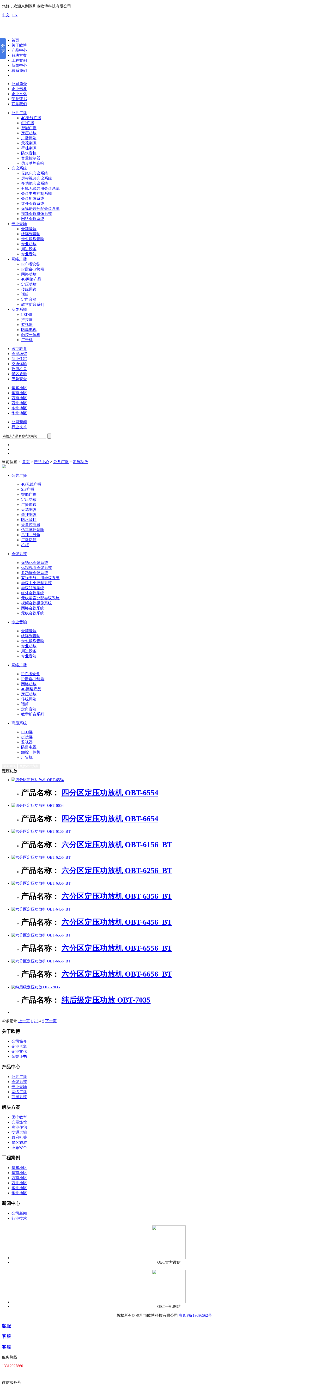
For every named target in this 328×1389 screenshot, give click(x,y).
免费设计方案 (29, 766)
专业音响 (19, 224)
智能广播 (28, 128)
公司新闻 (19, 422)
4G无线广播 (31, 118)
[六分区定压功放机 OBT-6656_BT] (41, 961)
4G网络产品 (31, 279)
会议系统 (19, 168)
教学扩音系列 (32, 304)
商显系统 (19, 309)
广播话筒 (28, 540)
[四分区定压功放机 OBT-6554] (38, 780)
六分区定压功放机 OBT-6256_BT (116, 870)
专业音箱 (28, 254)
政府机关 (19, 369)
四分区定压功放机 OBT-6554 (109, 792)
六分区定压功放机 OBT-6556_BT (116, 948)
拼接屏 (27, 320)
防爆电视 (28, 330)
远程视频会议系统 (36, 178)
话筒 (25, 294)
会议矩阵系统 (32, 198)
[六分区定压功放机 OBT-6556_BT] (41, 935)
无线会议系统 (32, 613)
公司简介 (19, 84)
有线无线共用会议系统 (40, 188)
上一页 (24, 1021)
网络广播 (19, 259)
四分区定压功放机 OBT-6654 (109, 818)
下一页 (51, 1021)
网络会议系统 (32, 219)
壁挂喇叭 (28, 148)
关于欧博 (19, 45)
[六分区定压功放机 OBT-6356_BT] (41, 883)
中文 (6, 15)
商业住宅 (19, 359)
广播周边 (28, 138)
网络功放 (28, 274)
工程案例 (19, 60)
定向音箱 (28, 299)
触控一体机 (30, 335)
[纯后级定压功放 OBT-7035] (36, 987)
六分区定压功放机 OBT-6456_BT (116, 922)
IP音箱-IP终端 (32, 269)
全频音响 (28, 229)
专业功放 (28, 244)
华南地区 (19, 393)
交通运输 (19, 364)
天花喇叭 (28, 143)
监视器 (27, 325)
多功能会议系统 (34, 183)
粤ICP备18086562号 (195, 1315)
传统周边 (28, 289)
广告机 (27, 340)
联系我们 (19, 70)
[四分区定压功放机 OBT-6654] (38, 805)
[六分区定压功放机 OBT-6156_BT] (41, 831)
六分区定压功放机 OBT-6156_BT (116, 844)
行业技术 (19, 427)
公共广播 (19, 113)
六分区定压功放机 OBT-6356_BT (116, 896)
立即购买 (9, 766)
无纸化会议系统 (34, 173)
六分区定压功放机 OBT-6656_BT (116, 974)
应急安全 (19, 379)
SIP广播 (27, 123)
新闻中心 (19, 65)
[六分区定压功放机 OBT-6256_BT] (41, 857)
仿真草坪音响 (32, 163)
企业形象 (19, 89)
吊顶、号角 (30, 535)
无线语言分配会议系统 (40, 209)
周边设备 (28, 249)
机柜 (25, 545)
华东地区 (19, 388)
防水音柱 (28, 153)
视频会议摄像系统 (36, 214)
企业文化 (19, 94)
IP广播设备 (30, 264)
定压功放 (28, 133)
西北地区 (19, 403)
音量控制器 (30, 158)
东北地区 (19, 408)
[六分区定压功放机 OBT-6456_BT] (41, 909)
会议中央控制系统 (36, 193)
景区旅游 (19, 374)
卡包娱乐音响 (32, 239)
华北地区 (19, 413)
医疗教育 (19, 349)
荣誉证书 (19, 99)
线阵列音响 (30, 234)
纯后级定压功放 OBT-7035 (106, 1000)
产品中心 (19, 50)
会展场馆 (19, 354)
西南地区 (19, 398)
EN (15, 15)
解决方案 (19, 55)
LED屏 (27, 314)
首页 (15, 40)
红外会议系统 (32, 204)
